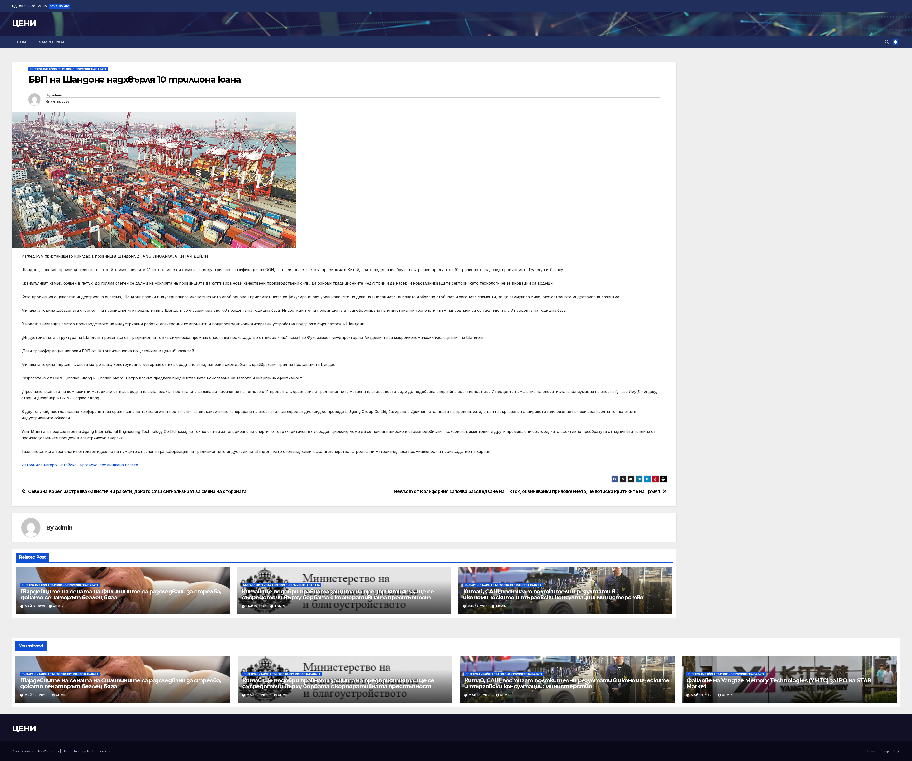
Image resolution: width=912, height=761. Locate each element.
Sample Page (52, 42)
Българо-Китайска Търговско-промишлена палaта (68, 69)
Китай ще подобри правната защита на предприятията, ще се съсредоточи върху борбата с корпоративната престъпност (338, 594)
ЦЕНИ (24, 23)
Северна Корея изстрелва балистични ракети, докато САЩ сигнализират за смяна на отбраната (137, 491)
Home (22, 42)
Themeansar (101, 751)
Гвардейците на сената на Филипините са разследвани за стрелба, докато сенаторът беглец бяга (120, 594)
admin (57, 95)
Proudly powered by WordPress (36, 751)
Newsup (80, 751)
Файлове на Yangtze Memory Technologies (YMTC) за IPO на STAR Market (778, 683)
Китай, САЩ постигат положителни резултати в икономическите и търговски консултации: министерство (553, 594)
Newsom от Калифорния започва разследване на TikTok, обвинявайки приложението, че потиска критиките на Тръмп (527, 491)
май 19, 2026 (36, 695)
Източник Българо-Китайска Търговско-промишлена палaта (79, 465)
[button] (887, 41)
